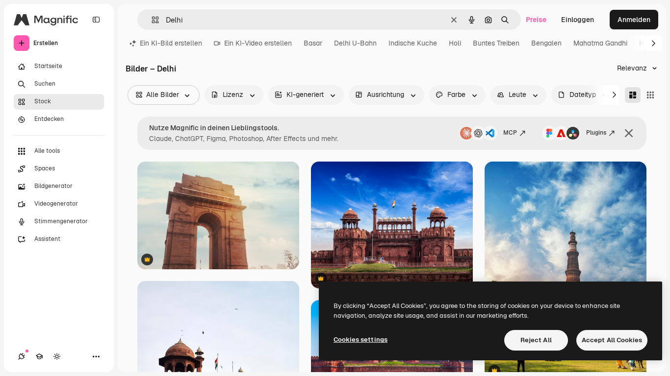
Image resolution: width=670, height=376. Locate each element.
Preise (536, 19)
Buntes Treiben (496, 43)
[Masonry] (633, 95)
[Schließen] (629, 133)
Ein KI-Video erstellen (258, 43)
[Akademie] (39, 356)
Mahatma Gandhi (600, 43)
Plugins (596, 133)
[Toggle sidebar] (96, 19)
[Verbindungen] (21, 356)
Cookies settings (360, 339)
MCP (510, 133)
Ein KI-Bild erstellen (171, 43)
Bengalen (546, 43)
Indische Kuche (412, 43)
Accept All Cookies (612, 340)
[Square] (650, 95)
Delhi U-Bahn (355, 43)
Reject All (536, 340)
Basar (313, 43)
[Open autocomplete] (151, 20)
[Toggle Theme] (57, 356)
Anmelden (634, 19)
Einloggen (577, 19)
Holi (455, 43)
